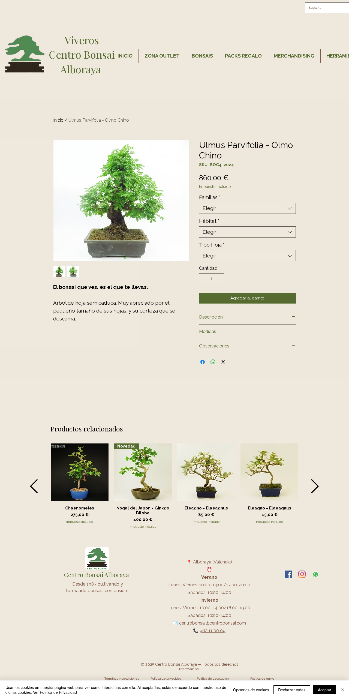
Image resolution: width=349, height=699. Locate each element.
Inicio (58, 120)
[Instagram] (302, 574)
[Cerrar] (342, 690)
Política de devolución (213, 678)
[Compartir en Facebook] (202, 362)
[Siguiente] (315, 486)
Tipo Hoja (212, 245)
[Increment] (219, 279)
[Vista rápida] (80, 472)
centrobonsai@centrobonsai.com (212, 623)
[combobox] (247, 208)
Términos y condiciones (121, 678)
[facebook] (288, 574)
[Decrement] (203, 279)
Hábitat (209, 221)
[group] (174, 486)
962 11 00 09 (212, 630)
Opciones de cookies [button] (251, 689)
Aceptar (324, 689)
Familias (210, 197)
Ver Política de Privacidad (55, 692)
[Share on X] (223, 362)
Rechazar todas (291, 689)
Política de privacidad (166, 678)
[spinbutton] (211, 279)
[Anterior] (34, 486)
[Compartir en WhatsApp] (213, 362)
